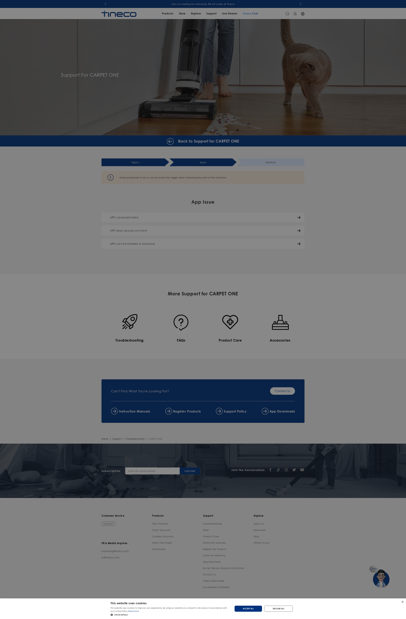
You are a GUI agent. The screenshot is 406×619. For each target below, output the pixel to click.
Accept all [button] (248, 608)
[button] (170, 615)
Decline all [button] (278, 608)
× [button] (402, 602)
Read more (133, 611)
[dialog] (203, 608)
